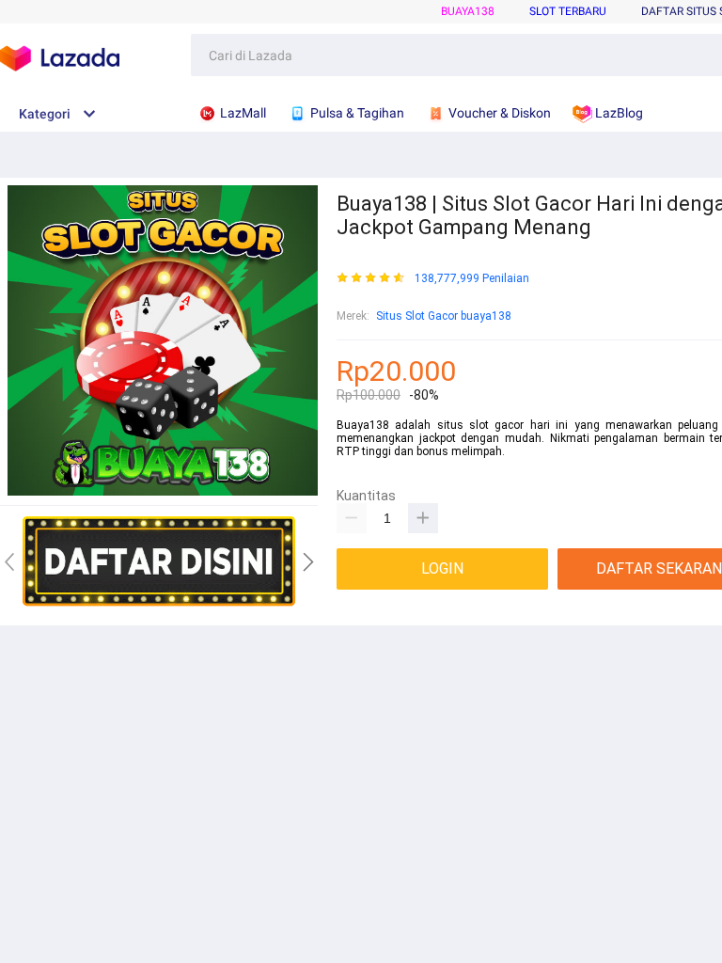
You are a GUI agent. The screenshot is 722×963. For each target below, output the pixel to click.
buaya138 (467, 11)
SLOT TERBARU (567, 11)
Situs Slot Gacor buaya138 (443, 316)
